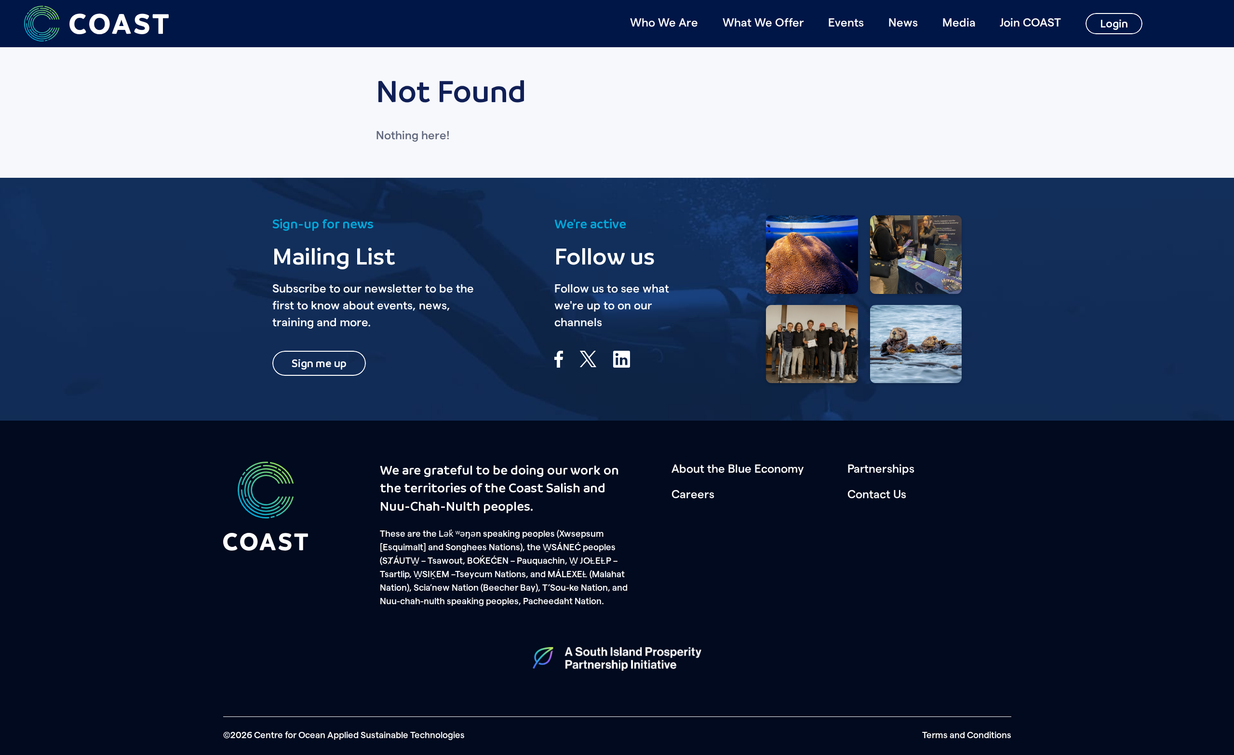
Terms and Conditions (966, 735)
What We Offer (763, 23)
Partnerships (880, 469)
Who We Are (664, 23)
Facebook (558, 359)
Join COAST (1030, 23)
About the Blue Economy (737, 469)
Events (846, 23)
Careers (692, 495)
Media (959, 23)
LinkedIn (621, 359)
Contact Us (876, 495)
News (903, 23)
